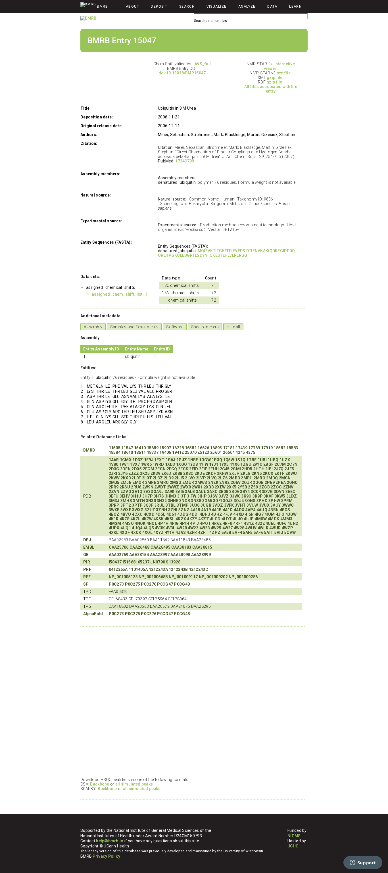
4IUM (269, 514)
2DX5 (137, 469)
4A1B (217, 509)
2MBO (259, 478)
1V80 (113, 464)
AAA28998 (180, 554)
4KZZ (203, 519)
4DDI (194, 514)
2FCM (148, 469)
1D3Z (137, 460)
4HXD (238, 514)
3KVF (269, 496)
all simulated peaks (134, 784)
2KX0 (126, 478)
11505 (114, 448)
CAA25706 (119, 547)
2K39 (155, 473)
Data (272, 7)
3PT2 (125, 505)
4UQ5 (148, 528)
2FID (193, 469)
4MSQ (128, 523)
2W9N (147, 487)
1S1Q (240, 460)
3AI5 (180, 491)
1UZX (284, 460)
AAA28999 (201, 554)
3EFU (114, 496)
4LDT (227, 519)
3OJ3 (228, 500)
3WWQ (288, 505)
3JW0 (235, 496)
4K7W (147, 519)
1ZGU (245, 464)
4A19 (206, 509)
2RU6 (136, 487)
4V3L (171, 528)
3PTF (137, 505)
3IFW (191, 496)
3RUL (159, 505)
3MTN (139, 500)
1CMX (126, 460)
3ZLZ (150, 509)
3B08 (223, 491)
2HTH (258, 469)
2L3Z (158, 478)
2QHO (292, 482)
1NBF (193, 460)
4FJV (227, 514)
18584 (114, 452)
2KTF (279, 473)
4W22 (193, 528)
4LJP (249, 519)
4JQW (291, 514)
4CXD (149, 514)
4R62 (217, 523)
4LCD (215, 519)
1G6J (171, 460)
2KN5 (257, 473)
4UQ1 (125, 528)
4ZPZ (214, 532)
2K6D (166, 473)
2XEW (220, 487)
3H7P (147, 496)
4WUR (275, 528)
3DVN (279, 491)
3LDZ (291, 496)
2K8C (188, 473)
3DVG (267, 491)
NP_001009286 (243, 577)
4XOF (125, 532)
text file (284, 73)
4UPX (114, 528)
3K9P (258, 496)
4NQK (140, 523)
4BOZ (114, 514)
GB (86, 554)
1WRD (158, 464)
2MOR (138, 482)
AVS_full (203, 64)
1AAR (114, 460)
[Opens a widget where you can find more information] (362, 863)
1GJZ (181, 460)
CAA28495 (160, 547)
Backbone (99, 784)
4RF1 (238, 523)
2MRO (163, 482)
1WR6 (146, 464)
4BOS (285, 509)
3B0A (234, 491)
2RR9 (114, 487)
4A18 (195, 509)
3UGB (206, 505)
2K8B (177, 473)
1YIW (203, 464)
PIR (86, 562)
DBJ (87, 540)
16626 (203, 448)
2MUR (188, 482)
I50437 (115, 562)
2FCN (160, 469)
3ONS (250, 500)
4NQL (152, 523)
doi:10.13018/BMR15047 (182, 73)
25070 (191, 452)
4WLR (263, 528)
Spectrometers (205, 327)
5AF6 (258, 532)
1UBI (262, 460)
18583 (292, 448)
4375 (250, 452)
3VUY (275, 505)
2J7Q (279, 469)
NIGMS (294, 836)
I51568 (129, 562)
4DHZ (216, 514)
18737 (152, 452)
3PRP (114, 505)
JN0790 (157, 562)
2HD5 (247, 469)
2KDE (200, 473)
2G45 (225, 469)
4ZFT (203, 532)
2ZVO (125, 491)
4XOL (147, 532)
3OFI (217, 500)
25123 (203, 452)
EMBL (88, 547)
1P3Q (217, 460)
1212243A (158, 569)
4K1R (114, 519)
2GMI (236, 469)
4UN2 (292, 523)
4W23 (204, 528)
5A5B (226, 532)
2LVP (201, 478)
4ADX (239, 509)
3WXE (114, 509)
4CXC (137, 514)
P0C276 (148, 584)
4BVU (125, 514)
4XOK (136, 532)
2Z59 (253, 487)
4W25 (216, 528)
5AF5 (248, 532)
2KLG (245, 473)
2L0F (136, 478)
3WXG (137, 509)
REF (87, 577)
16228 (178, 448)
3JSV (213, 496)
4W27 (227, 528)
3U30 (194, 505)
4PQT (205, 523)
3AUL (201, 491)
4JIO (280, 514)
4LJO (238, 519)
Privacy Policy (106, 856)
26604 (229, 452)
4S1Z (249, 523)
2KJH (234, 473)
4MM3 (286, 519)
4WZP (287, 528)
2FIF (203, 469)
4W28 (239, 528)
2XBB (209, 487)
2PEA (281, 482)
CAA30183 (181, 547)
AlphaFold (93, 613)
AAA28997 (160, 554)
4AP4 (250, 509)
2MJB (126, 482)
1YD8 (193, 464)
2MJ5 (114, 482)
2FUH (213, 469)
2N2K (213, 482)
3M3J (114, 500)
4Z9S (181, 532)
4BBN (273, 509)
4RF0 (227, 523)
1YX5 (224, 464)
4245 (240, 452)
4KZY (192, 519)
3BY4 (245, 491)
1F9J (148, 460)
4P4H (163, 523)
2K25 (145, 473)
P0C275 (132, 584)
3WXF (125, 509)
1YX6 (234, 464)
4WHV (250, 528)
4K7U (135, 519)
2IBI (269, 469)
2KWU (291, 473)
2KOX (268, 473)
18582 (279, 448)
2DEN (125, 469)
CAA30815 (202, 547)
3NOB (184, 500)
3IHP (202, 496)
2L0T (147, 478)
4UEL (271, 523)
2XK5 (232, 487)
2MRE (150, 482)
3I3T (181, 496)
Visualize (216, 7)
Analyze (247, 7)
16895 (216, 448)
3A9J (159, 491)
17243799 (184, 161)
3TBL (171, 505)
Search (187, 7)
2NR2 (224, 482)
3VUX (264, 505)
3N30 (151, 500)
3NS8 (196, 500)
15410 (140, 448)
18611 (140, 452)
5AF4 (237, 532)
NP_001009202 (213, 577)
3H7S (159, 496)
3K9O (246, 496)
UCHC (292, 846)
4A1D (228, 509)
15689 (152, 448)
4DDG (182, 514)
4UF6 (282, 523)
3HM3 (170, 496)
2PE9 (270, 482)
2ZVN (114, 491)
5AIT (268, 532)
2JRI (113, 473)
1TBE (251, 460)
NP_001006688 (153, 577)
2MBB (234, 478)
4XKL (114, 532)
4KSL (170, 519)
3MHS (126, 500)
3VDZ (217, 505)
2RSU (125, 487)
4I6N (249, 514)
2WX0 (185, 487)
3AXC (212, 491)
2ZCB (264, 487)
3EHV (125, 496)
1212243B (178, 569)
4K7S (125, 519)
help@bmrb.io (109, 841)
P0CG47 (165, 584)
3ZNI (173, 509)
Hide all (233, 327)
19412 (178, 452)
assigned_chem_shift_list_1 (119, 294)
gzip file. (275, 77)
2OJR (247, 482)
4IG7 (259, 514)
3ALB (190, 491)
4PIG (174, 523)
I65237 (142, 562)
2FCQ (172, 469)
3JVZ (224, 496)
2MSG (176, 482)
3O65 (207, 500)
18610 (127, 452)
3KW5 (280, 496)
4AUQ (261, 509)
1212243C (198, 569)
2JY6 (123, 473)
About (132, 7)
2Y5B (242, 487)
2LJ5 (179, 478)
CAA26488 (139, 547)
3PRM (287, 500)
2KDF (211, 473)
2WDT (160, 487)
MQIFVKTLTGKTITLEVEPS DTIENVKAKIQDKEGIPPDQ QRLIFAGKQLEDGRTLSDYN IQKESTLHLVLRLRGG (226, 253)
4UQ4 (137, 528)
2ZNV (288, 487)
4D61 (171, 514)
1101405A (138, 569)
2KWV (114, 478)
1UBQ (273, 460)
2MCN (285, 478)
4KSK (158, 519)
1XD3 (170, 464)
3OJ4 (239, 500)
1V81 (124, 464)
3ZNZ (183, 509)
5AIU (278, 532)
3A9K (170, 491)
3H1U (136, 496)
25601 (216, 452)
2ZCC (276, 487)
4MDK (273, 519)
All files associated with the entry (270, 88)
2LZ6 (223, 478)
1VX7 (135, 464)
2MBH (247, 478)
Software (174, 327)
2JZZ (133, 473)
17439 (241, 448)
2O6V (236, 482)
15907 (165, 448)
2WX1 (197, 487)
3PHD (262, 500)
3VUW (252, 505)
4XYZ (158, 532)
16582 (191, 448)
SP (86, 584)
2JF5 (289, 469)
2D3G (114, 469)
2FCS (183, 469)
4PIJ (194, 523)
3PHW (274, 500)
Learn (295, 7)
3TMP (183, 505)
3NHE (173, 500)
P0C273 (116, 584)
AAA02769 (118, 554)
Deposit (159, 7)
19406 (165, 452)
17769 (254, 448)
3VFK (229, 505)
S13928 (173, 562)
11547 (127, 448)
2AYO (257, 464)
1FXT (159, 460)
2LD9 (169, 478)
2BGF (268, 464)
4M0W (261, 519)
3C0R (256, 491)
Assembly (93, 327)
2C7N (292, 464)
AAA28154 (139, 554)
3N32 (162, 500)
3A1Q (137, 491)
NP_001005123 (123, 577)
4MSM (115, 523)
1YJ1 (213, 464)
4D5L (160, 514)
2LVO (190, 478)
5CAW (290, 532)
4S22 (260, 523)
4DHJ (205, 514)
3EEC (290, 491)
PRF (87, 569)
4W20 (181, 528)
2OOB (258, 482)
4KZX (181, 519)
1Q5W (228, 460)
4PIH (184, 523)
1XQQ (181, 464)
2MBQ (272, 478)
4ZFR (192, 532)
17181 (229, 448)
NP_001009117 (183, 577)
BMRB (89, 450)
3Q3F (148, 505)
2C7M (280, 464)
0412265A (118, 569)
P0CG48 (182, 584)
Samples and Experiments (134, 327)
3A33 (148, 491)
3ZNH (161, 509)
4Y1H (170, 532)
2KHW (222, 473)
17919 (267, 448)
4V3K (160, 528)
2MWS (201, 482)
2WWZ (173, 487)
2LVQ (212, 478)
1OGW (205, 460)
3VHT (240, 505)
